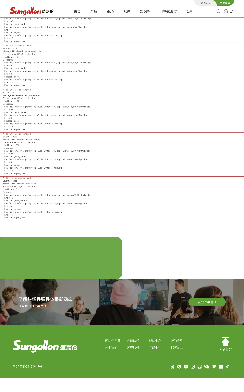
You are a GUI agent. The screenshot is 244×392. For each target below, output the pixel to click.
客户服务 (133, 347)
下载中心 (155, 347)
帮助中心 (155, 341)
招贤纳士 (177, 347)
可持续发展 (168, 11)
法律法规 (133, 341)
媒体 (127, 11)
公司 (190, 11)
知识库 (145, 11)
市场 (110, 11)
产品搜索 (225, 3)
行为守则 (177, 341)
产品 (93, 11)
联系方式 (206, 3)
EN (232, 11)
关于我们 (111, 347)
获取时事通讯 (207, 302)
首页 (77, 11)
